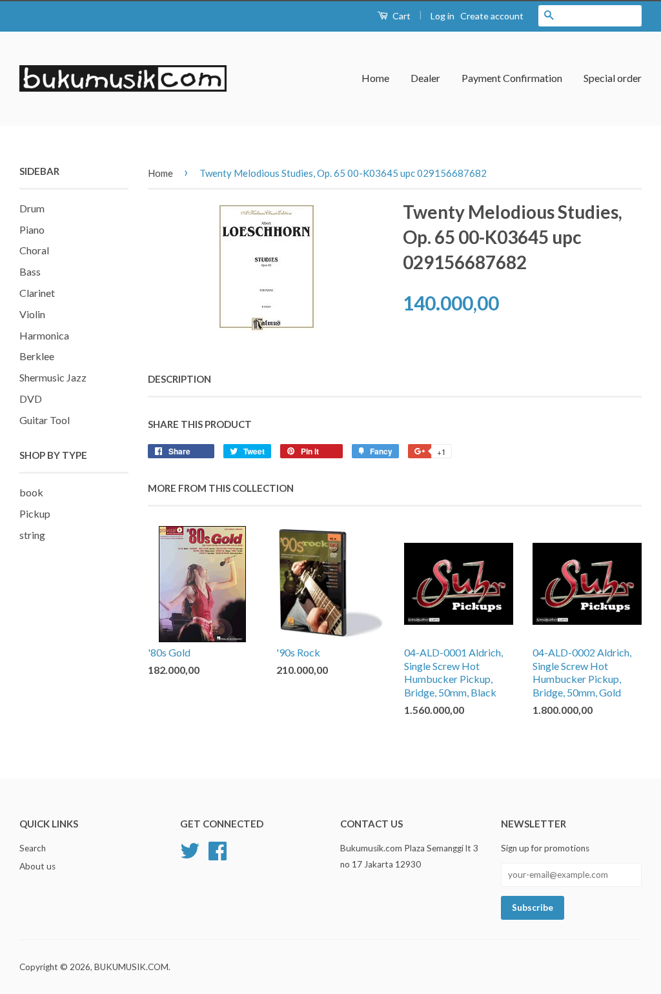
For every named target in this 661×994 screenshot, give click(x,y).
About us (37, 866)
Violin (32, 314)
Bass (30, 271)
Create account (492, 15)
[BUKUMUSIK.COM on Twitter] (189, 849)
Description (179, 379)
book (31, 492)
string (32, 535)
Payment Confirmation (512, 78)
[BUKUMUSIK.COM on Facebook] (217, 849)
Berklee (36, 356)
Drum (32, 208)
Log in (442, 15)
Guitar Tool (44, 420)
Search (32, 848)
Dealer (425, 78)
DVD (30, 398)
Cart (401, 15)
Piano (32, 229)
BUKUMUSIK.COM (131, 967)
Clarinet (37, 293)
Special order (613, 78)
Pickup (34, 513)
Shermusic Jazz (52, 377)
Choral (34, 250)
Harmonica (44, 335)
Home (375, 78)
